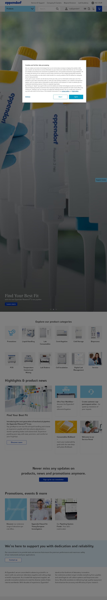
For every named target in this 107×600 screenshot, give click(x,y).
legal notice (75, 91)
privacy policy (65, 91)
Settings (27, 96)
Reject (60, 97)
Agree (76, 97)
